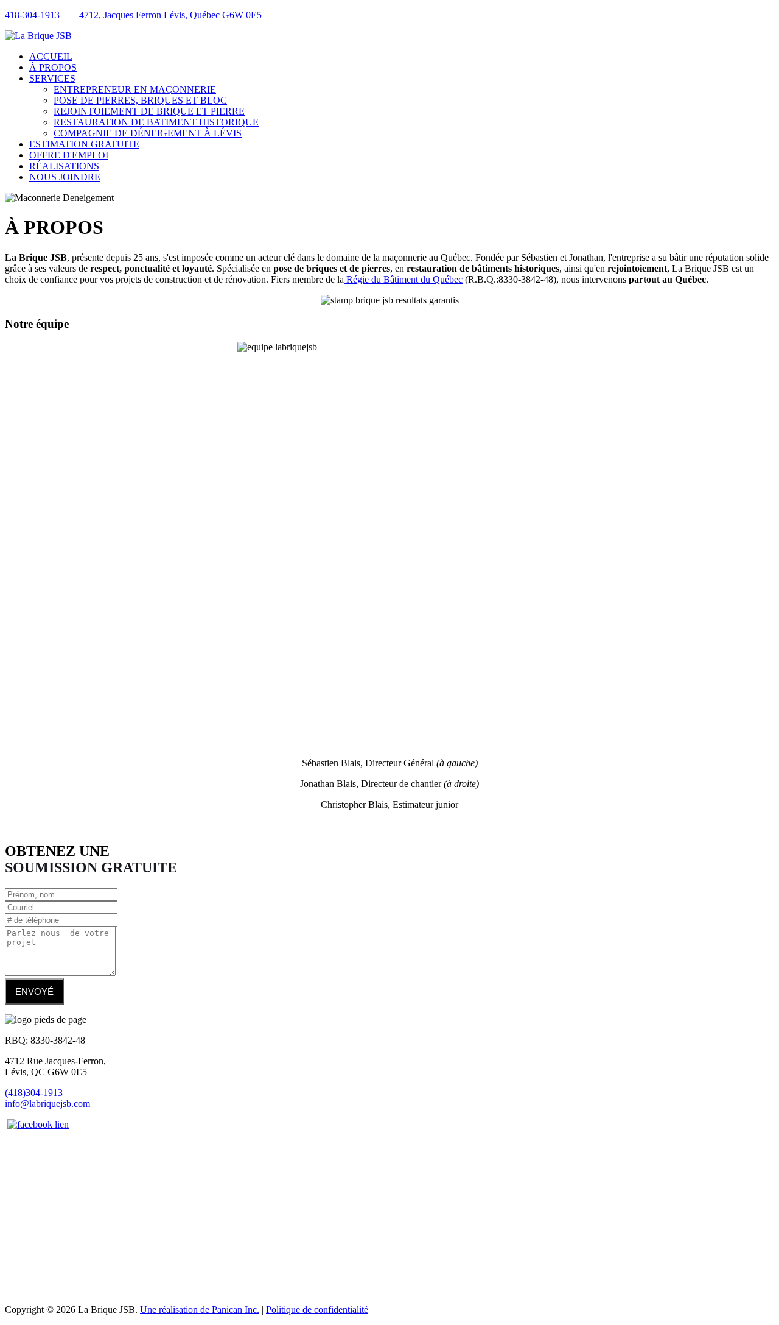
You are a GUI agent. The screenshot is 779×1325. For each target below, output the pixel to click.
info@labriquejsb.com (47, 1103)
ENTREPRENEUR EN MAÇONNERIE (135, 89)
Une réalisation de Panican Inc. (199, 1309)
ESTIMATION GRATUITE (84, 144)
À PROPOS (53, 67)
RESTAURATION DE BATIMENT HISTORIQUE (156, 122)
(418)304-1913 (34, 1092)
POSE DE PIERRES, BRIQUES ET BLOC (140, 100)
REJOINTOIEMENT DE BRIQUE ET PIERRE (149, 111)
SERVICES (52, 78)
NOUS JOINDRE (64, 177)
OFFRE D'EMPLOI (68, 155)
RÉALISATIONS (64, 166)
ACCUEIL (50, 56)
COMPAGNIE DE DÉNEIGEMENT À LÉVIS (148, 133)
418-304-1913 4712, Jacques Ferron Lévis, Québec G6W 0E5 (133, 15)
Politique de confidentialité (317, 1309)
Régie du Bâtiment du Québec (403, 279)
